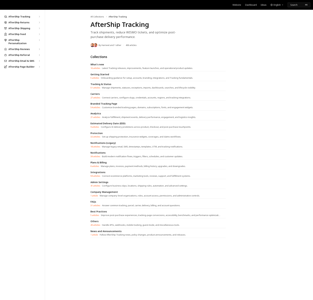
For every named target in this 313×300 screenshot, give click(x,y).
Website (236, 4)
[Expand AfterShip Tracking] (39, 16)
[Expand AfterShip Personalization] (39, 40)
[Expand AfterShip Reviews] (39, 49)
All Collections (97, 16)
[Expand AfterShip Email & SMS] (39, 61)
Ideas (264, 4)
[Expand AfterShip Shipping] (39, 28)
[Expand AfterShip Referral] (39, 55)
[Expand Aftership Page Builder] (39, 66)
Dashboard (251, 4)
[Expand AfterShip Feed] (39, 34)
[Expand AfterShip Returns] (39, 22)
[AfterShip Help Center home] (3, 4)
